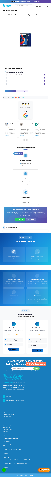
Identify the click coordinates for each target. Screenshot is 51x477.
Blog (4, 435)
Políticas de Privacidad (8, 424)
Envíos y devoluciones (8, 422)
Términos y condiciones (8, 425)
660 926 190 (9, 396)
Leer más (10, 135)
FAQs (4, 433)
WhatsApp (21, 219)
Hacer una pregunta (23, 91)
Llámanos (32, 219)
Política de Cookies (7, 429)
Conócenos (5, 431)
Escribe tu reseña (10, 91)
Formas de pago (6, 427)
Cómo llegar (13, 349)
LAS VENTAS (7, 441)
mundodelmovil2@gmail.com (14, 400)
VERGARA (6, 457)
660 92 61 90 (7, 453)
